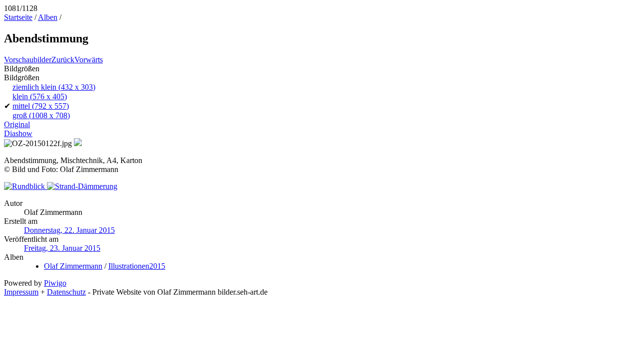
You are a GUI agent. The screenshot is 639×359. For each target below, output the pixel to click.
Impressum (21, 292)
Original (17, 124)
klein (39, 96)
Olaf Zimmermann (73, 266)
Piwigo (55, 283)
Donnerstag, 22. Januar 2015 (69, 230)
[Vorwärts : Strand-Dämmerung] (82, 186)
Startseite (18, 17)
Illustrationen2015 (136, 266)
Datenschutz (66, 292)
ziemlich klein (53, 87)
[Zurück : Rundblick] (25, 186)
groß (41, 115)
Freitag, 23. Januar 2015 (62, 248)
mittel (40, 106)
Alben (47, 17)
